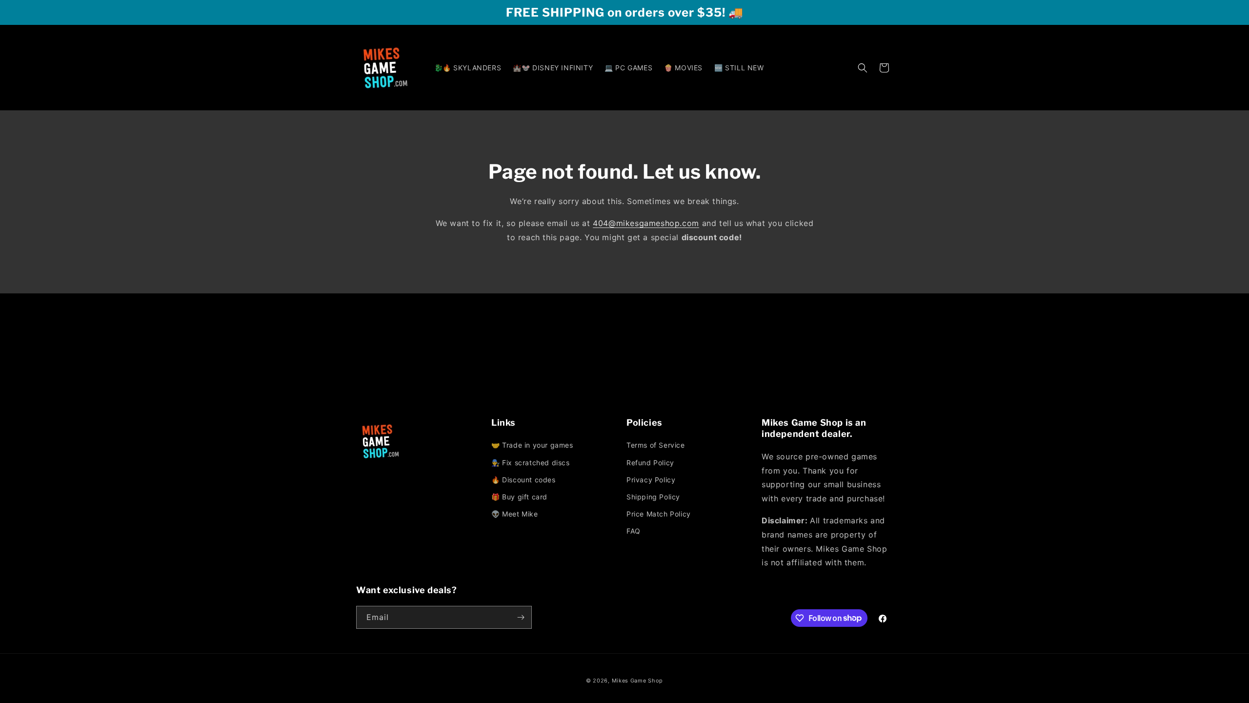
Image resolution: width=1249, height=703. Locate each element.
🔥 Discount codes (523, 480)
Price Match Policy (658, 514)
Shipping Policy (653, 497)
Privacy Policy (650, 480)
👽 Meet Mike (514, 514)
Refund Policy (650, 462)
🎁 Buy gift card (519, 497)
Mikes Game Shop (638, 680)
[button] (862, 68)
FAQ (633, 531)
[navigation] (557, 480)
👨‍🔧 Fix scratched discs (530, 462)
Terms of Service (655, 445)
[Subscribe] (520, 617)
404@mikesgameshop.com (646, 223)
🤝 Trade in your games (532, 445)
